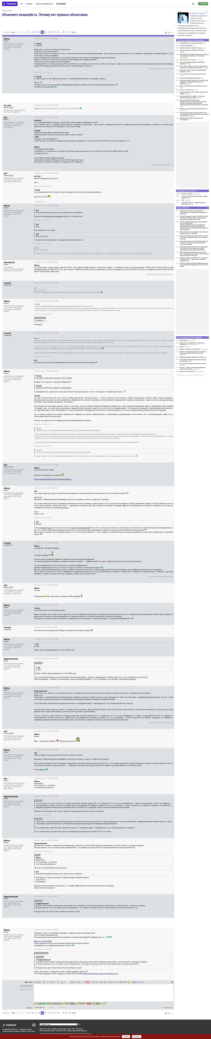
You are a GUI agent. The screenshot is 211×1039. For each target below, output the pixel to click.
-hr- (115, 982)
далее (74, 32)
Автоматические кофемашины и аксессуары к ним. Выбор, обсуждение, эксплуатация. (194, 55)
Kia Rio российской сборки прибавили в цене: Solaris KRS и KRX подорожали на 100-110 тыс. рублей (194, 265)
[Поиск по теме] (169, 32)
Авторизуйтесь (40, 1007)
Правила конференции (59, 1029)
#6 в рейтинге (19, 663)
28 (58, 32)
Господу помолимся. (186, 45)
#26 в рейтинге (20, 122)
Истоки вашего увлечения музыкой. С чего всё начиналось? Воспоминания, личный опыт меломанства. (194, 114)
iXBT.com (43, 1033)
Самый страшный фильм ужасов (190, 78)
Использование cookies (47, 1031)
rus (118, 982)
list (96, 982)
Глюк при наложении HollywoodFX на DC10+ (192, 363)
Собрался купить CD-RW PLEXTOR (189, 349)
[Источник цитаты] (43, 46)
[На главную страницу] (9, 4)
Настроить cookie (60, 1031)
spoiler (73, 982)
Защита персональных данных (77, 1031)
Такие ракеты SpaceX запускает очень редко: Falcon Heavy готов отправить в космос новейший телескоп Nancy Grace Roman (194, 248)
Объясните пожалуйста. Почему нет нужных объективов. (45, 14)
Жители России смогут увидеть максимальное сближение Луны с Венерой (194, 232)
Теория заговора (187, 194)
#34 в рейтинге (20, 110)
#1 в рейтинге (20, 178)
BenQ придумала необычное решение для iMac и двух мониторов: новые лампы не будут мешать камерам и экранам (194, 254)
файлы (135, 982)
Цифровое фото (7, 10)
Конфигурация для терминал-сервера (191, 357)
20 (33, 32)
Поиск (69, 1029)
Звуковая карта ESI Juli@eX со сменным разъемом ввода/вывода (192, 97)
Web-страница (8, 127)
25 (48, 32)
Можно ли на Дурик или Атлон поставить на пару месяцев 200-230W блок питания (192, 352)
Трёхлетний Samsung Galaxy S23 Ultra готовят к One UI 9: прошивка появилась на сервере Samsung (194, 237)
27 (54, 32)
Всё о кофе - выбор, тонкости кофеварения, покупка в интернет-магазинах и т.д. (194, 66)
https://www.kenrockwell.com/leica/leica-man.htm (52, 479)
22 (39, 32)
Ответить (170, 38)
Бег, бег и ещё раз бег (187, 90)
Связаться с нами (45, 1029)
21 (36, 32)
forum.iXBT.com (81, 1033)
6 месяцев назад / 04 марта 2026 (46, 658)
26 (51, 32)
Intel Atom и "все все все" (188, 60)
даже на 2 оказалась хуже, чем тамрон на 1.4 (100, 974)
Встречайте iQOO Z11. (198, 13)
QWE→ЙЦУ (123, 982)
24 (45, 32)
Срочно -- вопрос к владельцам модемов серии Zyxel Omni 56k (192, 368)
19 (30, 32)
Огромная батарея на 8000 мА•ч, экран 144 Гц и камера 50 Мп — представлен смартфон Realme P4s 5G (194, 259)
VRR (183, 200)
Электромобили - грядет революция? (191, 43)
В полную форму (167, 1007)
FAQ (73, 1029)
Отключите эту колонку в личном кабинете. (190, 375)
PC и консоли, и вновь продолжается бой (193, 74)
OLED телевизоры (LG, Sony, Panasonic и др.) (193, 86)
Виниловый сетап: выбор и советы (191, 48)
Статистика (79, 1029)
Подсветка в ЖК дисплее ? (187, 371)
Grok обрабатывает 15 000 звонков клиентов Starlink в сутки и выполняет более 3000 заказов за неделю (194, 243)
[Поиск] (193, 4)
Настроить (136, 1036)
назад (13, 32)
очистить (141, 982)
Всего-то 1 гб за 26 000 (43, 941)
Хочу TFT (182, 347)
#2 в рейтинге (20, 44)
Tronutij (42, 201)
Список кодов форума (26, 985)
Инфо (164, 38)
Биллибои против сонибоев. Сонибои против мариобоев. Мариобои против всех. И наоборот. (194, 82)
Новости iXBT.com (183, 208)
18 (27, 32)
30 (63, 32)
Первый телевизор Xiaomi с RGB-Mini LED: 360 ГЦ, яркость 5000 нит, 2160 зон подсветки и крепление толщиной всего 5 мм (194, 218)
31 (66, 32)
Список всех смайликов (26, 986)
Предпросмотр (62, 1007)
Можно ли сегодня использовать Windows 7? (194, 108)
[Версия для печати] (166, 32)
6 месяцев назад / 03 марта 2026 (46, 38)
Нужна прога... (183, 340)
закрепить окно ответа (26, 989)
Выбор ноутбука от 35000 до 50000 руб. (192, 50)
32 (69, 32)
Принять (126, 1036)
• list (92, 982)
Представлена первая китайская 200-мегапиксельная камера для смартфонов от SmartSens (194, 212)
